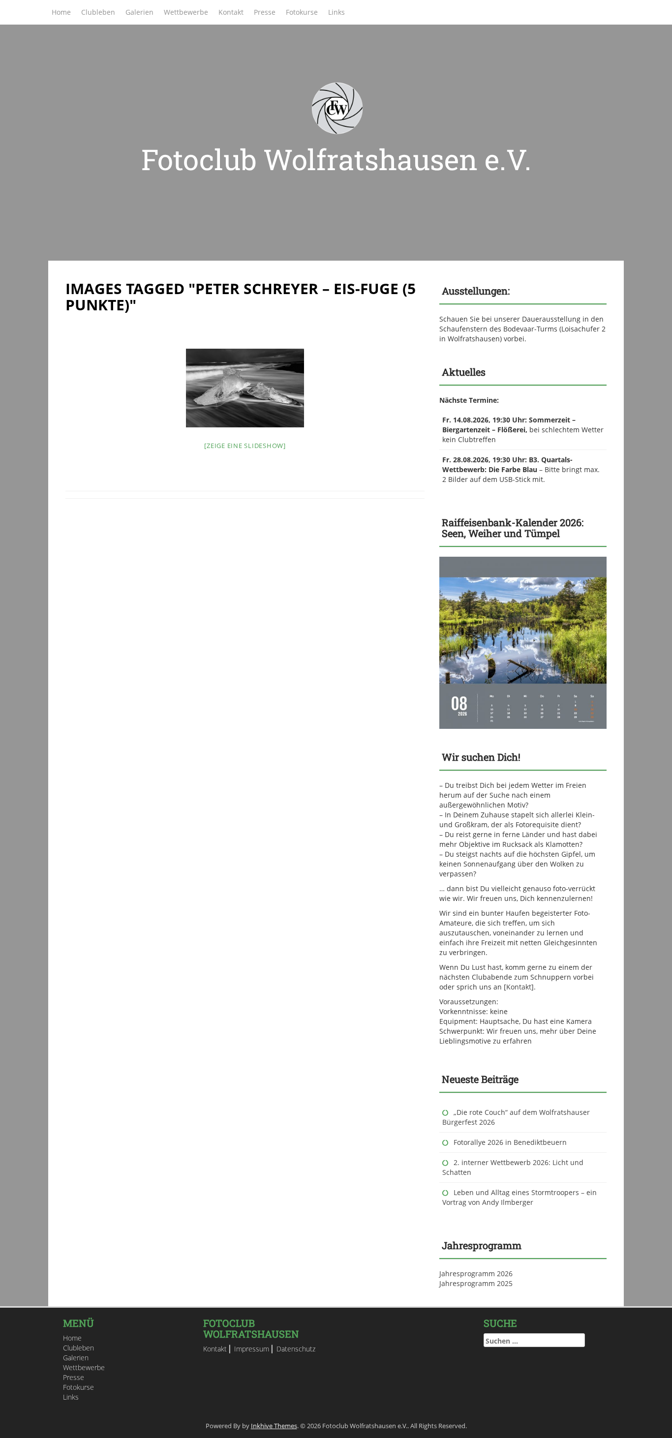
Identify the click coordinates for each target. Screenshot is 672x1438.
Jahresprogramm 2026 (476, 1273)
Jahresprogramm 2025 (476, 1283)
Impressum (251, 1348)
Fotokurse (302, 12)
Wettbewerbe (186, 12)
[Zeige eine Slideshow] (245, 445)
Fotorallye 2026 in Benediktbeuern (510, 1142)
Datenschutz (295, 1348)
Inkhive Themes (274, 1425)
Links (336, 12)
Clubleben (98, 12)
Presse (264, 12)
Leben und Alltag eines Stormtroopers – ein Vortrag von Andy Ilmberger (519, 1197)
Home (61, 12)
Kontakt (231, 12)
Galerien (139, 12)
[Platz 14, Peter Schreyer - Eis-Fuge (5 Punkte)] (245, 388)
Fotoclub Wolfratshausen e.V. (336, 159)
